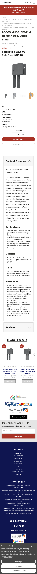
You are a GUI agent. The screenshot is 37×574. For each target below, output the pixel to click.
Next (34, 354)
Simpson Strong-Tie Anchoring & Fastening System (18, 495)
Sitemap (18, 474)
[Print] (19, 151)
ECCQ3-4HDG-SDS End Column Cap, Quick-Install (9, 371)
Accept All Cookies (19, 571)
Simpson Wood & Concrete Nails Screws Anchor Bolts (18, 491)
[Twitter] (22, 151)
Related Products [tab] (17, 340)
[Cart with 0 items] (31, 2)
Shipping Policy (18, 458)
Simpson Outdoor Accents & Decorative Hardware (18, 500)
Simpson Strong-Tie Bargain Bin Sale (18, 513)
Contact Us (18, 469)
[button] (18, 541)
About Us (19, 453)
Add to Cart (9, 381)
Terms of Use (18, 464)
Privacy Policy (18, 461)
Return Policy (18, 456)
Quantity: (18, 130)
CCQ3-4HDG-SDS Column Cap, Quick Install (27, 371)
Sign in (14, 472)
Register (22, 472)
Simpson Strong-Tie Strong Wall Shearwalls (18, 508)
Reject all (18, 566)
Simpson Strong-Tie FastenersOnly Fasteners (18, 511)
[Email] (15, 151)
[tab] (18, 161)
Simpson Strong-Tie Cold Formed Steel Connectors (18, 504)
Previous (2, 354)
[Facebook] (12, 151)
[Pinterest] (26, 151)
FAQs (18, 466)
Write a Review (7, 48)
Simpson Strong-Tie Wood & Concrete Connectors (18, 486)
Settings (18, 562)
